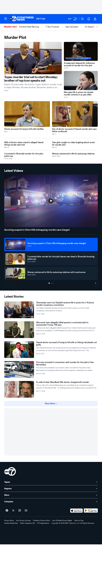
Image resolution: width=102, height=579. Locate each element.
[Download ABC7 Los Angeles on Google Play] (91, 510)
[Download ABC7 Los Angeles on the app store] (76, 510)
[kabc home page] (10, 471)
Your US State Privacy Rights (62, 520)
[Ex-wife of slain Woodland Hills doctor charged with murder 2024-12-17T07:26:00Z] (19, 389)
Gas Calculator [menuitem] (71, 27)
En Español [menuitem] (90, 27)
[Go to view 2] (51, 283)
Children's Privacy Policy (41, 520)
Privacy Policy (9, 520)
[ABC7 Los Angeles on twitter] (13, 510)
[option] (11, 27)
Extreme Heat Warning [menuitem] (29, 27)
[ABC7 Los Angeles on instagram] (19, 510)
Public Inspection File (27, 523)
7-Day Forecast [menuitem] (52, 27)
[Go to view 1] (49, 283)
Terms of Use (78, 520)
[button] (5, 18)
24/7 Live (40, 18)
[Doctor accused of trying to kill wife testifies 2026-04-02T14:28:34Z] (27, 114)
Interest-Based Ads (11, 523)
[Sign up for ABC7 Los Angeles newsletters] (26, 510)
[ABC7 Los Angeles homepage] (21, 19)
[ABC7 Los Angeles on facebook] (7, 510)
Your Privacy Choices (23, 520)
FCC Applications (43, 523)
